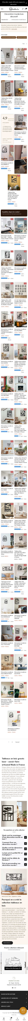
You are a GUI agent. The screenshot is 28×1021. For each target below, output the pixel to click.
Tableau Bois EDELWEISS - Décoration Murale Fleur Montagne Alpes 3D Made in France (20, 429)
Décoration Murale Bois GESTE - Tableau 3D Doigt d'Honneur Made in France (7, 702)
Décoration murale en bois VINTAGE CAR (7, 521)
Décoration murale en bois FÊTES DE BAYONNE (20, 644)
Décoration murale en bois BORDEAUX (7, 616)
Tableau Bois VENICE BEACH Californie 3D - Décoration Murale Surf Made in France (20, 523)
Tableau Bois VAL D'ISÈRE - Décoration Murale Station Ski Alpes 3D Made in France (20, 584)
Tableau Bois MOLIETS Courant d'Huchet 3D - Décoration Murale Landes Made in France (20, 460)
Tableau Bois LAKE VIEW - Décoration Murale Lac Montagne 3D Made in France (7, 302)
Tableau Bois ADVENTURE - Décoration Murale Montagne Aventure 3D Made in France (19, 101)
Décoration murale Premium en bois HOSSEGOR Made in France (19, 68)
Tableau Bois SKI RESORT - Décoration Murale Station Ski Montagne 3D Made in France (20, 397)
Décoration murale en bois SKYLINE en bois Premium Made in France (20, 238)
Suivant (17, 742)
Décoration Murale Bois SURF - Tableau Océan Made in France (7, 237)
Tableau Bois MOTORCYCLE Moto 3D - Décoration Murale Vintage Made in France (20, 554)
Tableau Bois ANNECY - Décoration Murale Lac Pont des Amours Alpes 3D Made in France (20, 491)
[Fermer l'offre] (26, 1008)
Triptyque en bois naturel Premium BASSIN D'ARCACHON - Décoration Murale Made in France (7, 584)
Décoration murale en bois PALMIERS (20, 329)
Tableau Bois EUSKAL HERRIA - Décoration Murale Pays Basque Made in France (20, 364)
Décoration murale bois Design (8, 37)
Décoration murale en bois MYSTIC (7, 426)
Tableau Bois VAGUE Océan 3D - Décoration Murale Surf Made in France (6, 100)
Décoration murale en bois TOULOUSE (7, 643)
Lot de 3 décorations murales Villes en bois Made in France (20, 301)
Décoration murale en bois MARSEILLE (14, 729)
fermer (26, 3)
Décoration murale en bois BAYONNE (7, 394)
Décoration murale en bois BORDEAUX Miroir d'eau (7, 552)
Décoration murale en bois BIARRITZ (7, 163)
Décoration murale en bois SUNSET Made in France (20, 133)
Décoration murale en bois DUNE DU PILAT (7, 672)
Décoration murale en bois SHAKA (7, 458)
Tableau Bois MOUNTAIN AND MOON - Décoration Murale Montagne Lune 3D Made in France (13, 196)
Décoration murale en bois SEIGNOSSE (20, 268)
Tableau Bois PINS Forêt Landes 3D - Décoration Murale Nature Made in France (7, 68)
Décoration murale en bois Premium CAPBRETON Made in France (7, 331)
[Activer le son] (25, 147)
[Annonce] (13, 3)
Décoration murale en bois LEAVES (7, 362)
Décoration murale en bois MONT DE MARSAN (20, 617)
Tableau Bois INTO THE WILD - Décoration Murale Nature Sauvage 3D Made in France (7, 271)
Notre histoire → (7, 942)
